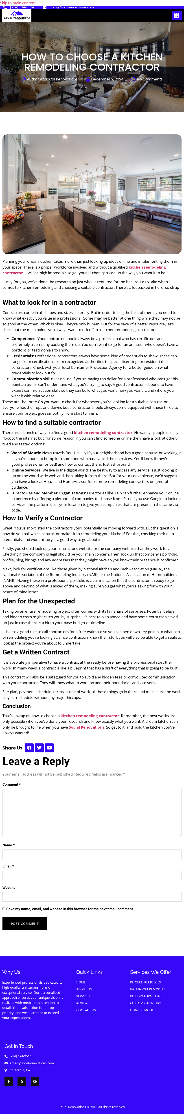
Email (8, 866)
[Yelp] (22, 1081)
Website (8, 887)
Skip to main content (18, 2)
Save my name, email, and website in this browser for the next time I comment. (70, 909)
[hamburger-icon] (177, 15)
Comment (11, 784)
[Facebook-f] (8, 1081)
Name (8, 845)
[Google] (35, 1081)
